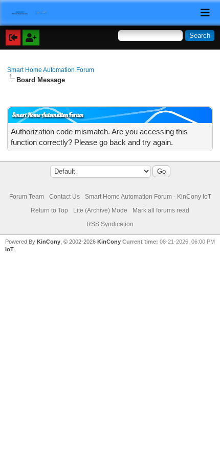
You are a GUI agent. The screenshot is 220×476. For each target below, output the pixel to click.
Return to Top (49, 210)
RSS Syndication (110, 224)
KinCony (48, 242)
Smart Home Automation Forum (50, 70)
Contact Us (64, 196)
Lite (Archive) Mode (100, 210)
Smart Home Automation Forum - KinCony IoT (148, 196)
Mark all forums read (161, 210)
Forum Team (26, 196)
